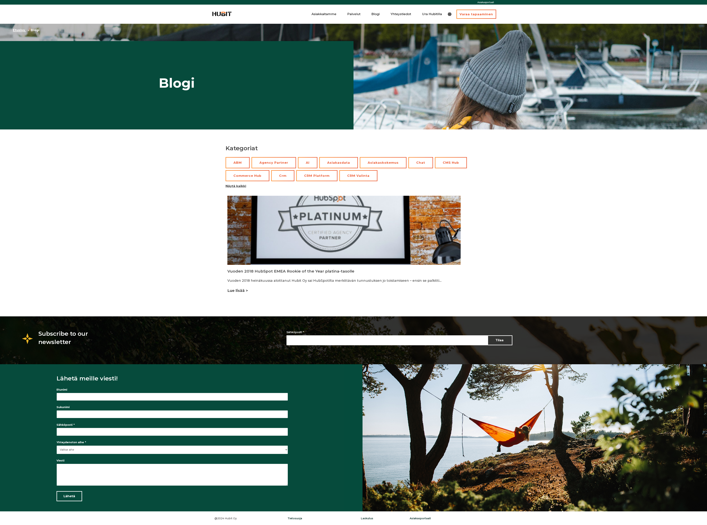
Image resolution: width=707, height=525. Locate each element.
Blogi (375, 14)
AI (307, 162)
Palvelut (353, 14)
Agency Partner (273, 162)
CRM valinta (358, 176)
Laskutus (367, 518)
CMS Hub (451, 162)
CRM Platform (317, 176)
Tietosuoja (295, 518)
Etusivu (19, 30)
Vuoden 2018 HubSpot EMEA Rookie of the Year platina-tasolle (290, 271)
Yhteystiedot (401, 14)
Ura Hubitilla (432, 14)
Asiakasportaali (485, 2)
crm (282, 176)
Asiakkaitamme (324, 14)
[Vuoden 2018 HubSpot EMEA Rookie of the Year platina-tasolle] (344, 230)
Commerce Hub (247, 176)
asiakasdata (338, 162)
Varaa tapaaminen (476, 14)
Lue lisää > (237, 290)
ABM (237, 162)
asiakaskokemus (383, 162)
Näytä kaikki (236, 186)
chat (420, 162)
